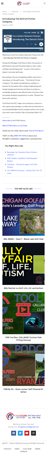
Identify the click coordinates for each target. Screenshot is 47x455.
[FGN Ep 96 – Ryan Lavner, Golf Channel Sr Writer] (23, 365)
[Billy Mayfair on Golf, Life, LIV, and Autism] (23, 264)
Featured (15, 11)
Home (4, 11)
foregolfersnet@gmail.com (28, 427)
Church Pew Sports (36, 131)
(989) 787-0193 (20, 136)
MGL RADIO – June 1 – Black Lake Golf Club (23, 239)
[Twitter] (20, 433)
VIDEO (17, 449)
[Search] (44, 4)
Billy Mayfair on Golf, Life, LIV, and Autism (23, 288)
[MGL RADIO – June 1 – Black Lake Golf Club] (23, 215)
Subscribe (6, 120)
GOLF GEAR (27, 449)
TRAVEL (37, 449)
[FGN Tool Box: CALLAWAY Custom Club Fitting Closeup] (23, 313)
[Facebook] (13, 433)
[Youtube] (26, 433)
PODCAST (7, 449)
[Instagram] (33, 433)
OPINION (23, 451)
